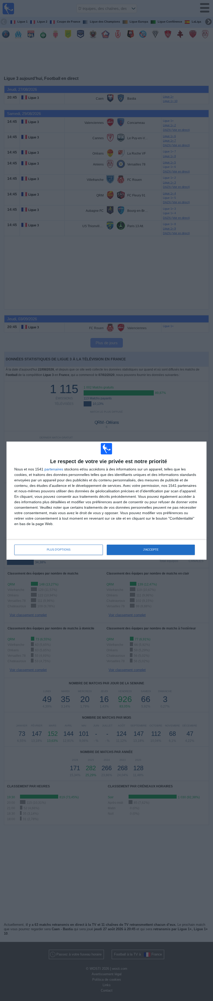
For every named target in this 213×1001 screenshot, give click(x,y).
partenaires (53, 469)
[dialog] (106, 501)
